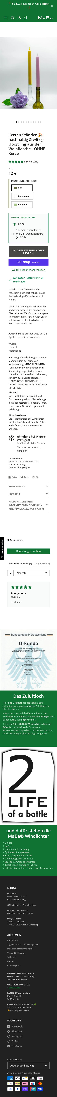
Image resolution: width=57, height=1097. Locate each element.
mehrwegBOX (13, 965)
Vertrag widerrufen (2, 548)
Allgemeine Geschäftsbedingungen (22, 944)
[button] (16, 122)
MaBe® (18, 1073)
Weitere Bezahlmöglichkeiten (28, 270)
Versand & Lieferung (16, 953)
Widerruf (11, 957)
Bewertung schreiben (28, 551)
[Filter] (10, 573)
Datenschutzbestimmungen (20, 948)
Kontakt (11, 961)
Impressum (12, 940)
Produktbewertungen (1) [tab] (20, 563)
